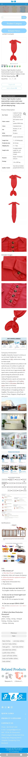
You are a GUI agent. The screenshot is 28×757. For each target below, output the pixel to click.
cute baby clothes (18, 641)
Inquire (11, 84)
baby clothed (6, 661)
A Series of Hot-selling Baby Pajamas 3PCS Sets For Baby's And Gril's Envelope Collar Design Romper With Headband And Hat (19, 681)
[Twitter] (5, 707)
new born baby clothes (9, 644)
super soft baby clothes (9, 655)
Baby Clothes (6, 641)
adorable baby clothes (9, 650)
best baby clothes (17, 647)
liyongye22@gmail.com (14, 729)
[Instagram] (11, 707)
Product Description (9, 96)
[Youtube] (8, 707)
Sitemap (16, 751)
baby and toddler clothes (10, 658)
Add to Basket (11, 88)
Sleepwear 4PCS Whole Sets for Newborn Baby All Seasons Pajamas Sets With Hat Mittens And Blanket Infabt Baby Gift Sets (9, 681)
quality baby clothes (8, 652)
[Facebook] (2, 707)
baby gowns (6, 647)
